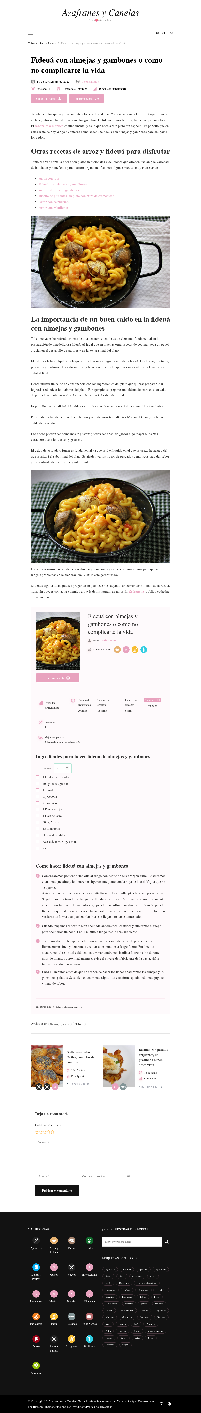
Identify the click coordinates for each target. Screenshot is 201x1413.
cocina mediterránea (146, 1282)
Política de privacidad (99, 1406)
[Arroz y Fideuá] (117, 649)
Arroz (108, 1276)
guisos (144, 1303)
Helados (159, 1303)
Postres (122, 1330)
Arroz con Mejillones (54, 207)
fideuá (143, 1296)
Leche (145, 1310)
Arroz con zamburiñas (54, 201)
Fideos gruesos (56, 783)
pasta (108, 1324)
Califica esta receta (48, 1125)
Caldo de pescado (56, 777)
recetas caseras (155, 1330)
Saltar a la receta (46, 98)
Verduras (110, 1344)
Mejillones (127, 1317)
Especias (110, 1296)
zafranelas (109, 640)
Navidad (161, 1317)
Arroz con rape (49, 178)
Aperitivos (161, 1269)
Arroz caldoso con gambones (59, 190)
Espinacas (127, 1296)
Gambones (51, 829)
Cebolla (50, 796)
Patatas (122, 1324)
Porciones (47, 768)
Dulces (127, 1289)
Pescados (150, 1324)
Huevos (109, 1310)
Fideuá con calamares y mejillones (63, 184)
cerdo (108, 1282)
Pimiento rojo (52, 809)
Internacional (127, 1310)
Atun (122, 1276)
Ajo (50, 803)
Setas (137, 1337)
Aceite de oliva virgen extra (60, 841)
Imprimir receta (83, 98)
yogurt (125, 1344)
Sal (45, 848)
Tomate (48, 790)
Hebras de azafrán (54, 835)
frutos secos (111, 1303)
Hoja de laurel (52, 816)
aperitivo (143, 1269)
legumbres (161, 1310)
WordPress (78, 1406)
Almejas (52, 822)
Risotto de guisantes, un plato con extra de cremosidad (76, 196)
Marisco (66, 1023)
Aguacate (110, 1269)
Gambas (54, 1023)
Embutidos (143, 1289)
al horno (127, 1269)
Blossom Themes (43, 1406)
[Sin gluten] (135, 649)
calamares (137, 1276)
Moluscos (79, 1023)
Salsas (124, 1337)
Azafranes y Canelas (100, 12)
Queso (137, 1330)
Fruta (156, 1296)
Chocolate (124, 1282)
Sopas (151, 1337)
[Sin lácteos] (143, 649)
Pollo (108, 1330)
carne (153, 1276)
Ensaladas (161, 1289)
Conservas (110, 1289)
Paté (136, 1324)
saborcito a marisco (49, 125)
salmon (109, 1337)
